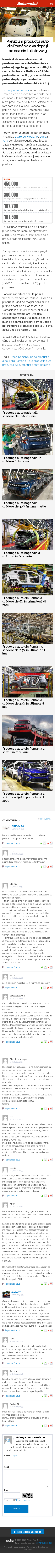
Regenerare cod (23, 1500)
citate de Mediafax (26, 136)
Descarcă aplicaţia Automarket (27, 1531)
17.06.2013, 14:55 (17, 998)
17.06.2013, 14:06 (17, 978)
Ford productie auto (39, 360)
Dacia (43, 136)
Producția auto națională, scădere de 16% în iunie (20, 414)
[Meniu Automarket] (51, 4)
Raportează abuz (12, 843)
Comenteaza (45, 819)
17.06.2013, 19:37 (18, 1295)
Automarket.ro (27, 4)
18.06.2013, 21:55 (17, 1407)
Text (6, 1467)
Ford (5, 140)
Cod (6, 1490)
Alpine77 (16, 1292)
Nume (7, 1455)
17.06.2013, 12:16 (18, 829)
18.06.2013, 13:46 (17, 1374)
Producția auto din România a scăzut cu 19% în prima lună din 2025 (24, 797)
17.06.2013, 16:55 (17, 1171)
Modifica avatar (8, 1440)
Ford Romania (17, 360)
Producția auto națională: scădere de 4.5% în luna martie (24, 504)
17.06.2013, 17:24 (17, 1206)
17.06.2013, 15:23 (17, 1062)
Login (14, 1456)
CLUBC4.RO (17, 826)
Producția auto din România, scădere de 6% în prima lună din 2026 (25, 601)
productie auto (11, 364)
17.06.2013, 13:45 (17, 854)
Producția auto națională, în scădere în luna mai (21, 459)
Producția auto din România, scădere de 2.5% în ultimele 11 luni (23, 650)
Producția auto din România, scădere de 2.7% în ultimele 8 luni (23, 703)
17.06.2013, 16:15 (17, 1119)
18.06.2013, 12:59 (17, 1341)
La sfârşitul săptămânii (15, 90)
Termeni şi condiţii (43, 1543)
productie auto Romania (36, 364)
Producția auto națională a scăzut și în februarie (21, 554)
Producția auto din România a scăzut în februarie (23, 750)
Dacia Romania (20, 356)
